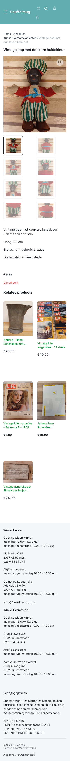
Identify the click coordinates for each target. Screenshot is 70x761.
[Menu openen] (5, 12)
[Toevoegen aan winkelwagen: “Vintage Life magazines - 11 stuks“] (42, 367)
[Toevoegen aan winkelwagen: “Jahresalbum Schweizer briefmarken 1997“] (42, 447)
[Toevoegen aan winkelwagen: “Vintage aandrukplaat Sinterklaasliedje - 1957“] (8, 510)
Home (7, 33)
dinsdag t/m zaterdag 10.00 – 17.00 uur (29, 545)
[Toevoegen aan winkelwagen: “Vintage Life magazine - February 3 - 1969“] (8, 447)
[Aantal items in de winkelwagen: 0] (37, 17)
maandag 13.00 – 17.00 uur (21, 541)
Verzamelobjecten (24, 37)
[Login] (54, 8)
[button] (59, 62)
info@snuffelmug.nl (20, 602)
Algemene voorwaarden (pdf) (19, 754)
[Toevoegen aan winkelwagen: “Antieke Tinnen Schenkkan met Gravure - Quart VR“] (8, 363)
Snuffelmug (20, 12)
